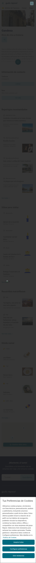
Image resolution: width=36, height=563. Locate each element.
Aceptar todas (19, 542)
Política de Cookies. (10, 538)
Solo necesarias (18, 556)
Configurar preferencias (18, 549)
